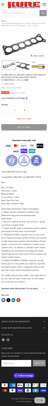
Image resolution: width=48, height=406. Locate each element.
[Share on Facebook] (3, 300)
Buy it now (24, 127)
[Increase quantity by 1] (25, 110)
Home (3, 21)
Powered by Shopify (24, 401)
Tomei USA (9, 84)
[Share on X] (8, 300)
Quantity (4, 105)
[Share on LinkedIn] (13, 300)
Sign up (39, 363)
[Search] (43, 13)
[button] (9, 65)
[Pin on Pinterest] (18, 300)
